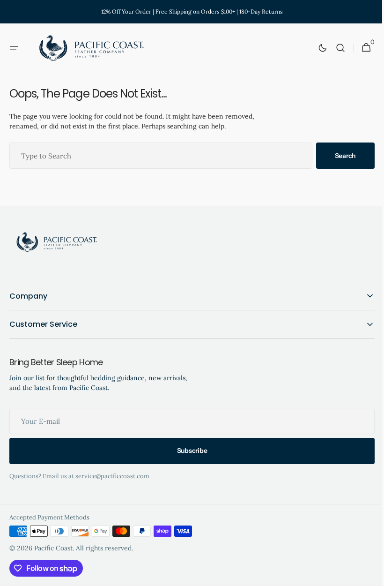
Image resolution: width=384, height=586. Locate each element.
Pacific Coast (53, 548)
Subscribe (188, 450)
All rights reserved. (104, 548)
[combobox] (157, 156)
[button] (14, 48)
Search (338, 155)
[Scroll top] (365, 574)
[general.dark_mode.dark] (316, 48)
